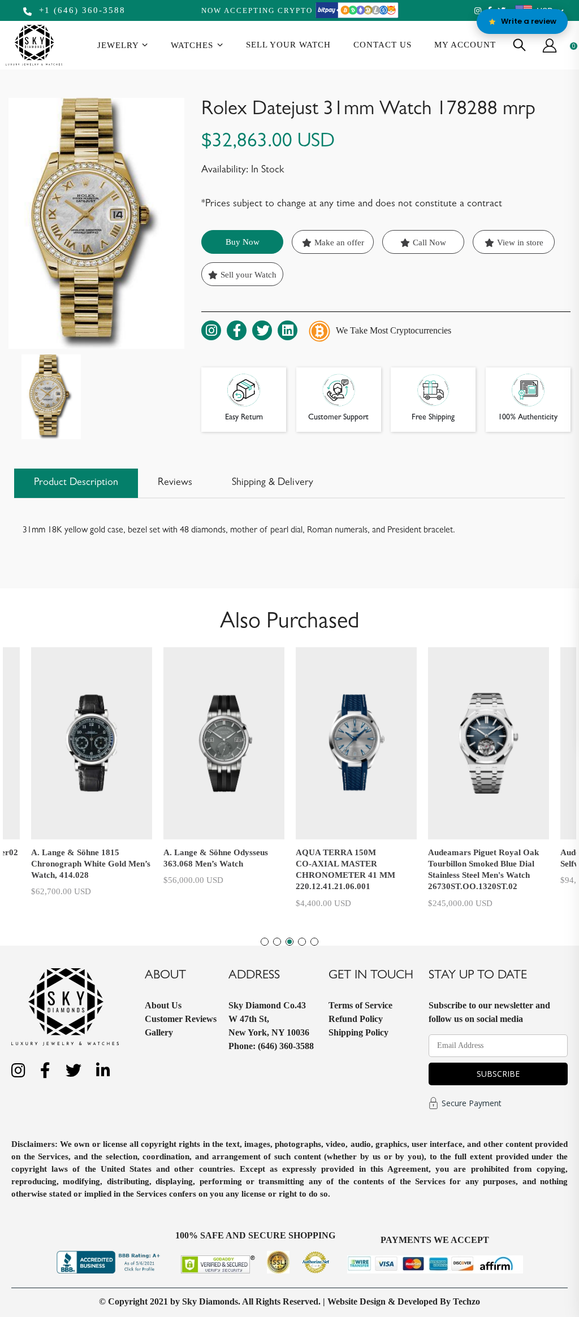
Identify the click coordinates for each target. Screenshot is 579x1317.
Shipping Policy (358, 1032)
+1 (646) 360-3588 (81, 10)
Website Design (356, 1301)
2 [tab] (277, 941)
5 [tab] (314, 941)
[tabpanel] (356, 775)
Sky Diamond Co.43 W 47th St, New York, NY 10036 (268, 1018)
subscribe (498, 1073)
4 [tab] (302, 941)
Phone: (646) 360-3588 (271, 1046)
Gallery (159, 1032)
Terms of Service (360, 1005)
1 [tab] (264, 941)
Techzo (466, 1301)
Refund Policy (356, 1019)
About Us (163, 1005)
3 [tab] (289, 941)
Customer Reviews (181, 1019)
